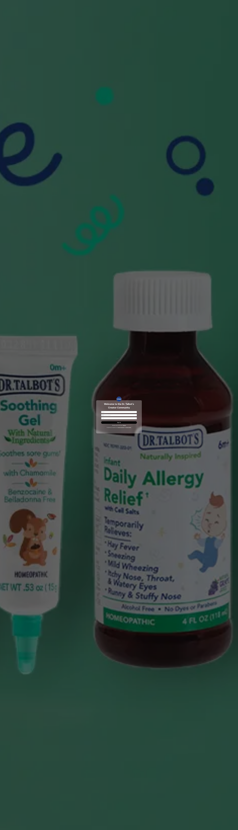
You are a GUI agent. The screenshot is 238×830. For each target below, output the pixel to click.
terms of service (121, 427)
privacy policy (128, 427)
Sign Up (119, 422)
